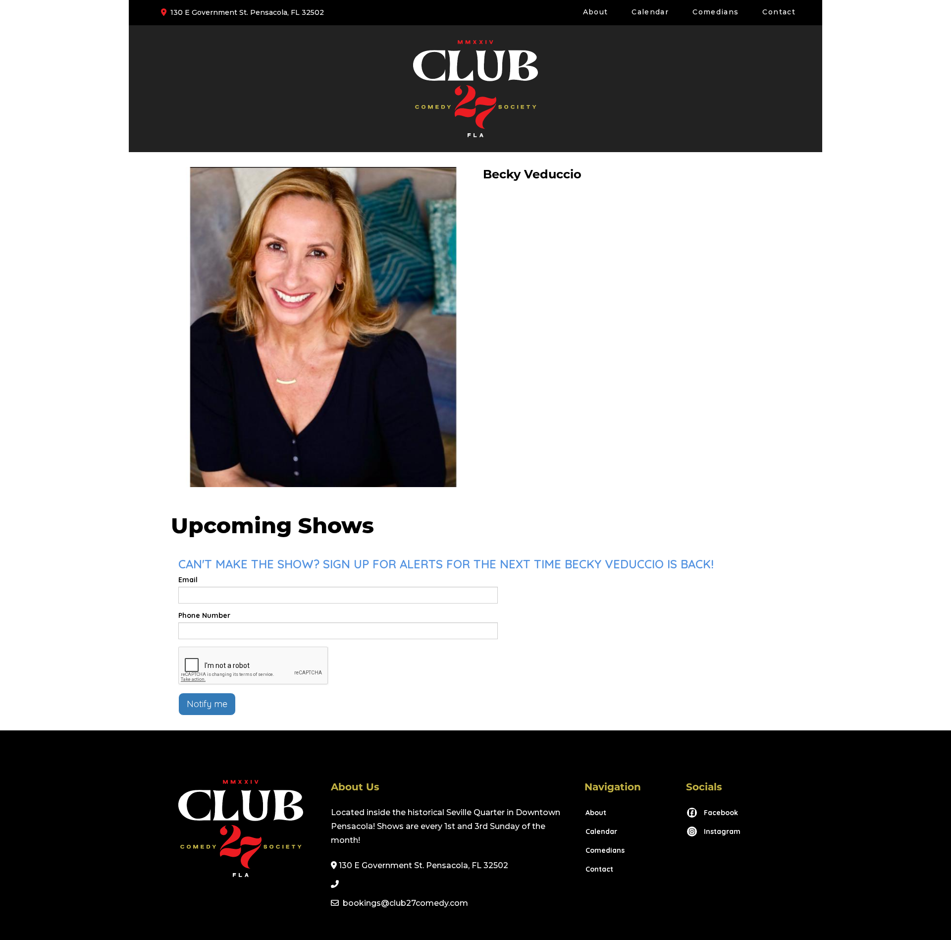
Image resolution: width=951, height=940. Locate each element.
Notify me (207, 704)
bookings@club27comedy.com (405, 903)
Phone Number (204, 615)
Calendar (650, 11)
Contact (778, 11)
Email (188, 579)
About (595, 11)
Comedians (715, 11)
